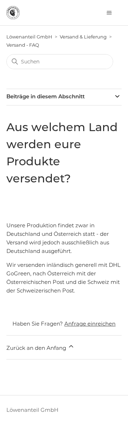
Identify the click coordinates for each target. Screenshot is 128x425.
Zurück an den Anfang (37, 347)
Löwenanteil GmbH (29, 37)
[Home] (13, 12)
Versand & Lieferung (83, 37)
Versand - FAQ (22, 45)
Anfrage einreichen (90, 323)
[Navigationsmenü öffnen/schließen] (109, 13)
